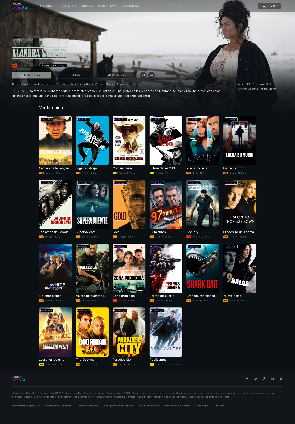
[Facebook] (247, 378)
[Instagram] (272, 378)
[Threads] (264, 378)
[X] (281, 378)
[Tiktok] (255, 378)
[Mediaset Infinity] (19, 6)
